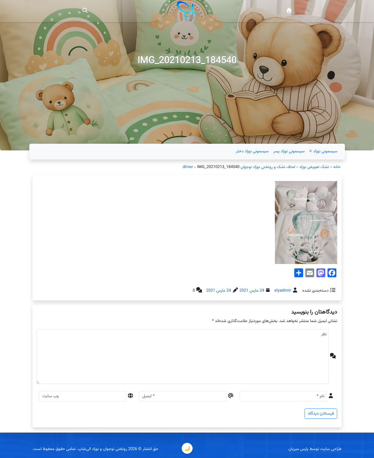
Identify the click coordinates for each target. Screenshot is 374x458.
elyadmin (282, 290)
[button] (85, 11)
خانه (337, 167)
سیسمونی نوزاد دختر (252, 151)
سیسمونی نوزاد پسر (289, 151)
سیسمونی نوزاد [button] (324, 151)
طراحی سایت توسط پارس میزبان (315, 449)
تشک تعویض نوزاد (314, 167)
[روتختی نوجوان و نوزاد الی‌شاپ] (289, 11)
